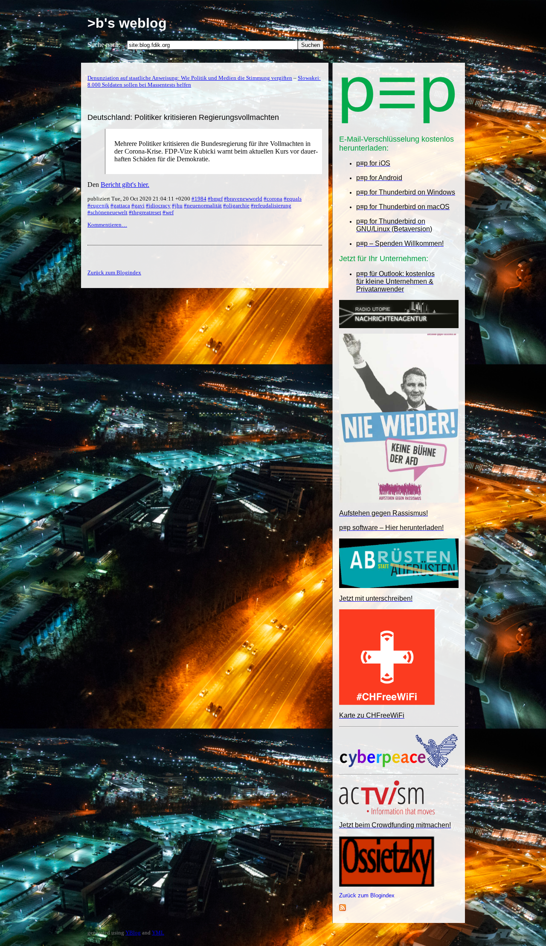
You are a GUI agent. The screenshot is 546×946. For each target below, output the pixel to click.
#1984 (199, 198)
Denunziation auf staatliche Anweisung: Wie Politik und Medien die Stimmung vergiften (189, 78)
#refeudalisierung (271, 205)
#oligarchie (236, 205)
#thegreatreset (145, 212)
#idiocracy (158, 205)
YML (158, 932)
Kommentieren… (107, 224)
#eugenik (98, 205)
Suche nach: (103, 44)
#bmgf (215, 198)
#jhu (177, 205)
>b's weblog (127, 23)
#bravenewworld (243, 198)
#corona (273, 198)
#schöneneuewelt (107, 212)
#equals (293, 198)
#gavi (138, 205)
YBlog (133, 932)
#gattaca (120, 205)
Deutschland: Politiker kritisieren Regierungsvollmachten (183, 117)
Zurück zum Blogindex (367, 895)
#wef (168, 212)
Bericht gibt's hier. (125, 184)
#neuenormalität (203, 205)
